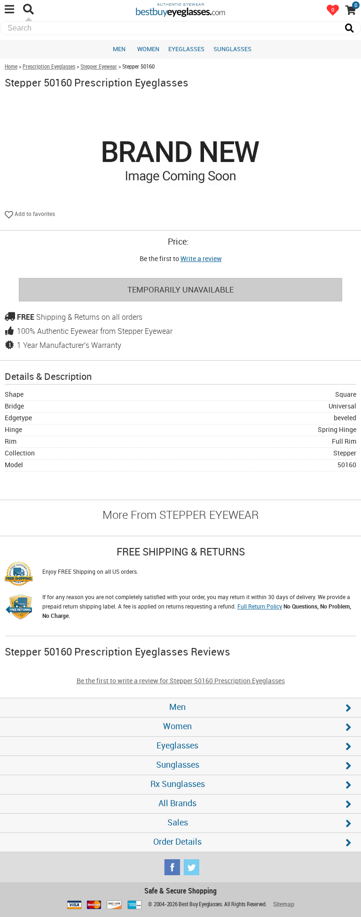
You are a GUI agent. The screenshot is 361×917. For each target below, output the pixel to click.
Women (148, 49)
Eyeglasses (186, 49)
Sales (177, 822)
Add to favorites (34, 214)
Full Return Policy (259, 607)
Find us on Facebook (172, 867)
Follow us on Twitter (191, 867)
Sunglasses (232, 49)
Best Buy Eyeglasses (180, 9)
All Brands (177, 803)
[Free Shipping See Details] (19, 575)
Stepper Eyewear (98, 67)
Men (119, 49)
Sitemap (283, 904)
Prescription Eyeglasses (49, 67)
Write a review (201, 258)
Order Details (177, 842)
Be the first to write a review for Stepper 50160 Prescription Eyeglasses (181, 681)
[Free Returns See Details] (19, 608)
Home (11, 67)
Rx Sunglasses (177, 784)
